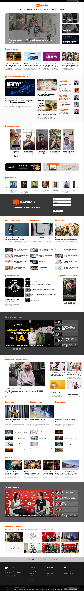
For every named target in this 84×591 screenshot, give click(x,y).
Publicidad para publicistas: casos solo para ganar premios (16, 420)
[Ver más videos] (66, 345)
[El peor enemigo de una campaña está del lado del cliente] (47, 85)
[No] (82, 589)
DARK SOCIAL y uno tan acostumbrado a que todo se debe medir (41, 421)
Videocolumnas (50, 573)
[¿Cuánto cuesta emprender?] (34, 444)
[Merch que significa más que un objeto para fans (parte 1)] (9, 450)
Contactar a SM (67, 575)
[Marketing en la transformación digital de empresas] (59, 250)
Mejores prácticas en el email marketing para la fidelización (20, 438)
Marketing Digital (33, 571)
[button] (69, 292)
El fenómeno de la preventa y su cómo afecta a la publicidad (74, 394)
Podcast (54, 9)
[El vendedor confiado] (34, 268)
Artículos (22, 9)
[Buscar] (77, 1)
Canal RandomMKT (50, 578)
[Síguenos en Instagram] (6, 576)
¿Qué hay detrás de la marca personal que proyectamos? (14, 238)
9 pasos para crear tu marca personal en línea (19, 268)
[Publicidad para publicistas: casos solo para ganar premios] (17, 411)
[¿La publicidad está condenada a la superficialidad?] (57, 384)
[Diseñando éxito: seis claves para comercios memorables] (59, 450)
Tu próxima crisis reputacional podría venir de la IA (70, 32)
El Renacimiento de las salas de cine (71, 431)
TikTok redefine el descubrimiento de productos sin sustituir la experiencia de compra (70, 67)
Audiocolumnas (50, 571)
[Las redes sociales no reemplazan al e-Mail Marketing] (34, 438)
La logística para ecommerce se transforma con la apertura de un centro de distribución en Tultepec (70, 474)
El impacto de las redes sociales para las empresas (65, 420)
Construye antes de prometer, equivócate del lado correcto (65, 99)
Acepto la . (61, 207)
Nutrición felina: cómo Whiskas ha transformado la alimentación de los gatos (51, 67)
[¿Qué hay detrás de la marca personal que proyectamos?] (17, 229)
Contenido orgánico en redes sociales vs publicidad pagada (74, 376)
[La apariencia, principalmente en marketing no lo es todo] (34, 256)
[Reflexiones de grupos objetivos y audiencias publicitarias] (9, 250)
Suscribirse (57, 210)
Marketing (32, 573)
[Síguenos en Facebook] (9, 576)
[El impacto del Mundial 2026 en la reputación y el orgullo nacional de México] (51, 469)
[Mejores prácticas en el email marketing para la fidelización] (9, 438)
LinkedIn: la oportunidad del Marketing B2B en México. (64, 113)
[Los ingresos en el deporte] (34, 432)
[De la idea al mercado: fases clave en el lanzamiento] (9, 256)
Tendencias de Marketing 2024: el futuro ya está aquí (71, 444)
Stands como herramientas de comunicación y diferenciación (65, 91)
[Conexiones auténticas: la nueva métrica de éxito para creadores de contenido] (32, 469)
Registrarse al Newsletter (69, 573)
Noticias (29, 9)
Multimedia (46, 9)
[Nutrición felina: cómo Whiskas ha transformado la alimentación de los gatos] (51, 56)
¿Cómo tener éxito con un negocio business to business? (46, 250)
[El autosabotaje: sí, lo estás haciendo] (9, 444)
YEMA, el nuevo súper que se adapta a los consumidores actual (46, 115)
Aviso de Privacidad (68, 578)
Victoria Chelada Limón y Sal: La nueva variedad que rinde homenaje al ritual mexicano (13, 67)
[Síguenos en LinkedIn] (15, 576)
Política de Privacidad (63, 207)
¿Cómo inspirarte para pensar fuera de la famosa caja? (41, 448)
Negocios (32, 580)
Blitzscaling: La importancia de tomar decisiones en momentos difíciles (70, 438)
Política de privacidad (73, 589)
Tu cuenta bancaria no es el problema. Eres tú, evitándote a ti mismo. (65, 84)
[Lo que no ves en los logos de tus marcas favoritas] (9, 262)
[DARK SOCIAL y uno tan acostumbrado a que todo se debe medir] (42, 411)
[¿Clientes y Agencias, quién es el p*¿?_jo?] (59, 256)
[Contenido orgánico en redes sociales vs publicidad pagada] (74, 366)
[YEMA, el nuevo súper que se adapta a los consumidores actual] (47, 105)
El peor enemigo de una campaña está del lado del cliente (46, 95)
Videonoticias (49, 575)
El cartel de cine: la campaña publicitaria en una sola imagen (56, 376)
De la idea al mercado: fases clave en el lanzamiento (21, 256)
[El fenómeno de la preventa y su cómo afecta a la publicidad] (74, 384)
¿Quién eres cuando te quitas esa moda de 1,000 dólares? (70, 20)
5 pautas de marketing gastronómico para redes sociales (66, 238)
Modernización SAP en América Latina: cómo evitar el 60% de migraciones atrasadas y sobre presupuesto (12, 475)
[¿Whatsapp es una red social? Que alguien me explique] (59, 268)
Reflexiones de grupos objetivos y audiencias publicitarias (20, 250)
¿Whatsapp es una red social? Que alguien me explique (71, 268)
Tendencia (32, 578)
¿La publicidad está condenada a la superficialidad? (55, 394)
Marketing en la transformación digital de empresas (70, 250)
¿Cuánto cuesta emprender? (45, 443)
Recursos (61, 9)
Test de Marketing (67, 571)
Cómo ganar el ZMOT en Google (40, 238)
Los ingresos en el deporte (44, 431)
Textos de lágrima (42, 261)
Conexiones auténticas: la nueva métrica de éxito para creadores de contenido (32, 474)
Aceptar (65, 589)
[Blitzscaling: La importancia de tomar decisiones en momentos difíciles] (59, 438)
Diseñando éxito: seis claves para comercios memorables (70, 450)
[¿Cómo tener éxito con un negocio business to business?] (34, 250)
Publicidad (32, 575)
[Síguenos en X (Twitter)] (12, 576)
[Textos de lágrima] (34, 262)
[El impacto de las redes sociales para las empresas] (67, 411)
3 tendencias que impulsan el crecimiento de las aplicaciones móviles (20, 432)
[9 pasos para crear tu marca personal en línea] (9, 268)
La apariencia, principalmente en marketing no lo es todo (45, 256)
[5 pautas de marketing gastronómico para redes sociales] (67, 229)
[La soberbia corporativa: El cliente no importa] (59, 262)
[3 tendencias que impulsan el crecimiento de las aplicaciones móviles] (9, 432)
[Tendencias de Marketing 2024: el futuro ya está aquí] (59, 444)
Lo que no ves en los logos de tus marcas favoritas (20, 262)
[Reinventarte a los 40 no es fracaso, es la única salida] (32, 28)
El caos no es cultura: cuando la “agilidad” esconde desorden (65, 105)
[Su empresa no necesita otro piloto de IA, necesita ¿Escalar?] (20, 87)
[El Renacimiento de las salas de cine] (59, 432)
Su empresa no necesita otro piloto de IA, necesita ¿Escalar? (70, 42)
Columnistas (37, 9)
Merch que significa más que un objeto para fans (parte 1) (20, 450)
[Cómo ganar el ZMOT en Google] (42, 229)
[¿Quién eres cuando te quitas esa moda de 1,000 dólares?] (26, 374)
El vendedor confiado (43, 267)
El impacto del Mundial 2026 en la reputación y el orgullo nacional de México (51, 474)
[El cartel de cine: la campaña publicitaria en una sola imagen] (57, 366)
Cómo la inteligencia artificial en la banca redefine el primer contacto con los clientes (32, 67)
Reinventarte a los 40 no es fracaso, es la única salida (30, 41)
